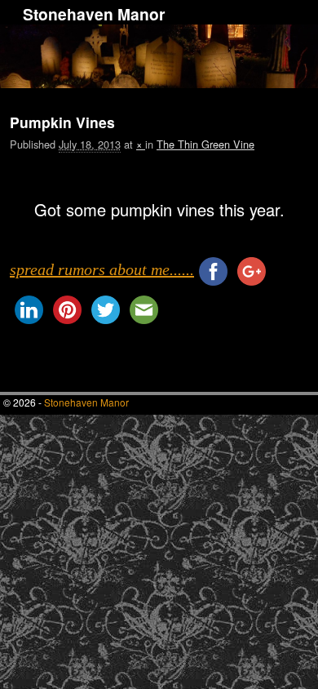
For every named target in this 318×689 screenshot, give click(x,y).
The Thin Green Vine (205, 144)
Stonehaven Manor (94, 13)
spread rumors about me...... (102, 269)
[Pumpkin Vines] (159, 184)
